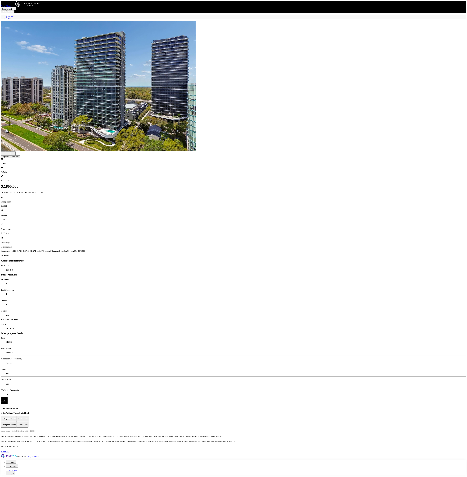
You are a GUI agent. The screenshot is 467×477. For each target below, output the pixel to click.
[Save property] (8, 153)
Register (10, 12)
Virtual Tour (15, 157)
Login (4, 12)
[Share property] (13, 153)
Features (9, 18)
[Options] (3, 153)
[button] (233, 86)
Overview (9, 16)
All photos (5, 157)
